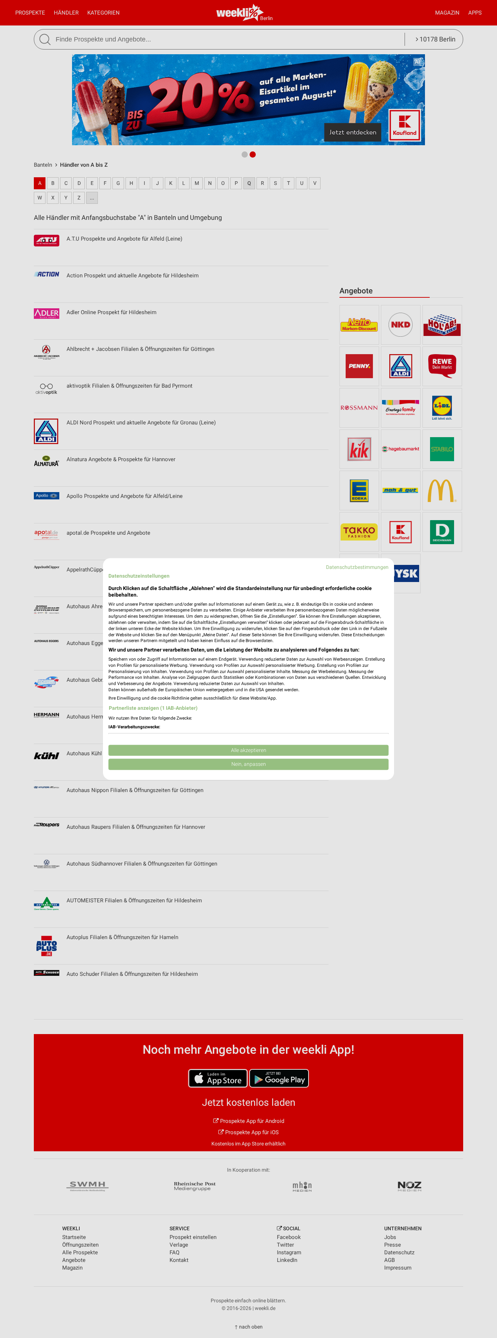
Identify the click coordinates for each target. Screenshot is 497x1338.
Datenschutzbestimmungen (357, 567)
